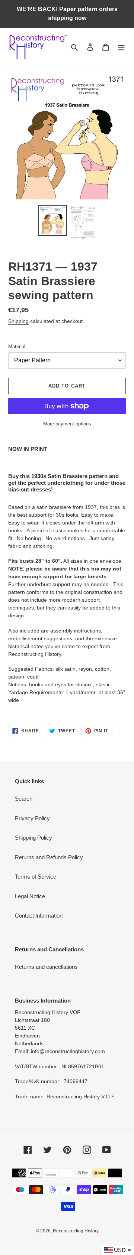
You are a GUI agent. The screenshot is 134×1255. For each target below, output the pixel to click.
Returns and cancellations (46, 967)
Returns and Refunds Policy (49, 857)
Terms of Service (35, 876)
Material (16, 346)
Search (23, 798)
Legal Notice (30, 896)
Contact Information (39, 915)
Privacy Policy (32, 818)
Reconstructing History (76, 1230)
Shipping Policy (33, 837)
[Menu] (121, 47)
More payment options (67, 423)
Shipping (18, 321)
